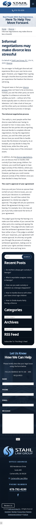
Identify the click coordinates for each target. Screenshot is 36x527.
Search (27, 257)
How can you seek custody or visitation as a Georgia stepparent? (17, 286)
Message (6, 411)
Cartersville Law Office (19, 478)
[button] (33, 3)
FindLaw (25, 514)
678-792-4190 (19, 10)
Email (5, 400)
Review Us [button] (8, 505)
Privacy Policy (22, 512)
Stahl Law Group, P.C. (20, 60)
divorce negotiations (24, 157)
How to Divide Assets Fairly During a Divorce (15, 301)
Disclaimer (8, 512)
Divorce (9, 63)
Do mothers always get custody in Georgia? (18, 271)
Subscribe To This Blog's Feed (15, 341)
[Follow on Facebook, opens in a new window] (18, 495)
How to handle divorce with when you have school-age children (18, 294)
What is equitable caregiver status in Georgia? (18, 278)
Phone (5, 389)
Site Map (14, 512)
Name (4, 379)
